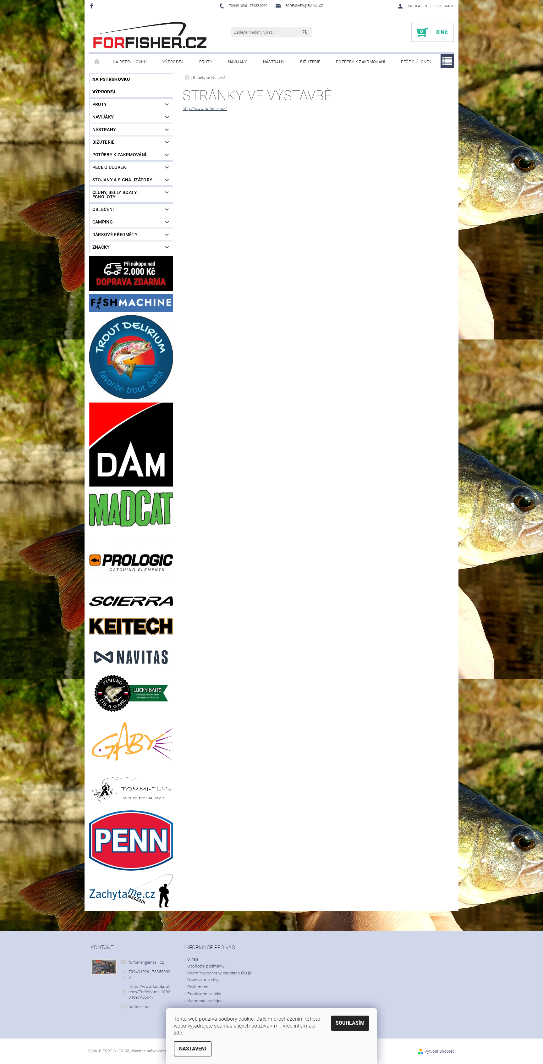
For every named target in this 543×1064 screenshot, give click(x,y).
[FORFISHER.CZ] (150, 35)
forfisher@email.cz (146, 962)
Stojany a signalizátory (122, 179)
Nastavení (192, 1049)
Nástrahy (274, 61)
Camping (102, 221)
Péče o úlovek (416, 61)
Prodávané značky (204, 993)
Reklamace (197, 986)
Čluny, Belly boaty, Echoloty (115, 194)
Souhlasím (350, 1023)
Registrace (443, 6)
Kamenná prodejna (204, 1000)
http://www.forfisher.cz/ (205, 108)
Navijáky (237, 61)
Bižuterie (310, 61)
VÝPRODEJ (173, 61)
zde (178, 1033)
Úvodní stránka (97, 62)
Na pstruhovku (130, 61)
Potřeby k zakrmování (360, 61)
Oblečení (103, 209)
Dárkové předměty (115, 234)
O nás (192, 959)
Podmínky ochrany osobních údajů (219, 973)
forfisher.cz (139, 1006)
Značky (101, 247)
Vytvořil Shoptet (439, 1051)
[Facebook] (92, 5)
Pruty (206, 61)
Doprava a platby (202, 980)
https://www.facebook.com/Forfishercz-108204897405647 (150, 992)
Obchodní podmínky (205, 966)
